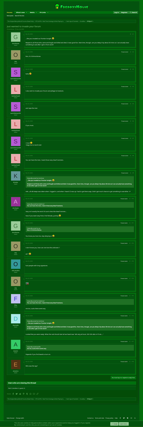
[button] (26, 12)
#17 (133, 341)
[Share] (130, 34)
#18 (133, 361)
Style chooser (10, 418)
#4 (133, 86)
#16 (133, 316)
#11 (133, 223)
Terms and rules (99, 418)
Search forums (19, 16)
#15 (133, 296)
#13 (133, 261)
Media (32, 12)
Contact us (90, 418)
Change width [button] (20, 418)
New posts (10, 16)
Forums (9, 12)
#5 (133, 104)
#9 (133, 173)
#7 (133, 138)
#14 (133, 278)
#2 (133, 52)
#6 (133, 121)
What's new (20, 12)
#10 (133, 199)
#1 (133, 34)
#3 (133, 69)
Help (116, 418)
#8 (133, 155)
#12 (133, 243)
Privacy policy (109, 418)
